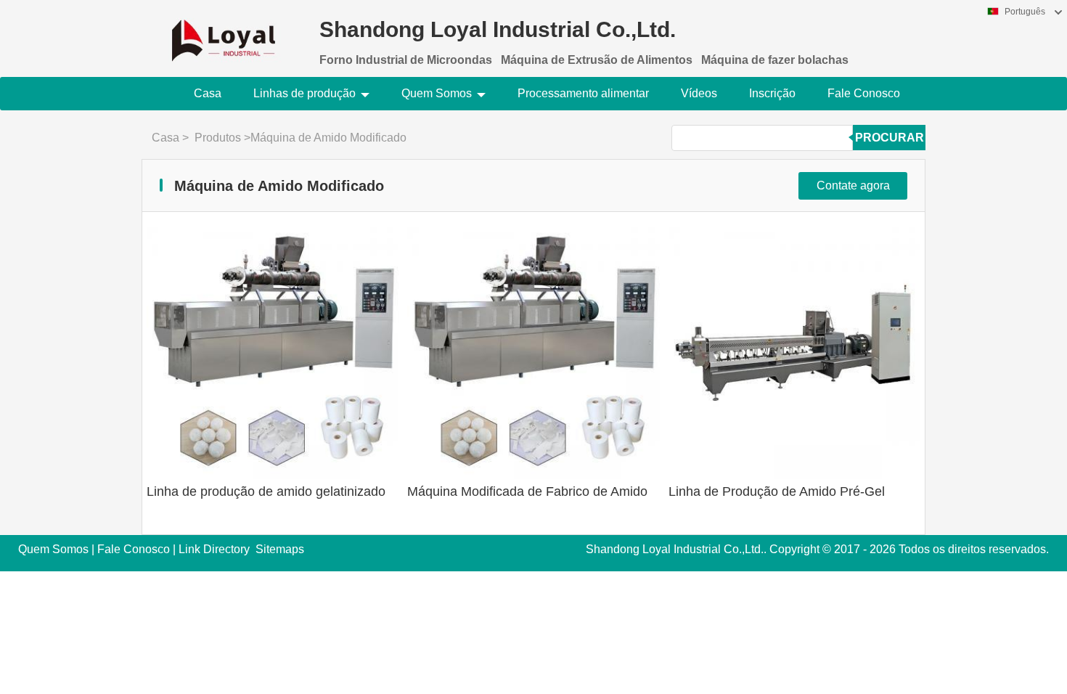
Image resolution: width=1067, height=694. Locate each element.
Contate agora (853, 185)
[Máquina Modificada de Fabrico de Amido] (533, 353)
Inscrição (772, 93)
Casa (207, 93)
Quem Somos (436, 93)
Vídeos (699, 93)
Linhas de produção (304, 93)
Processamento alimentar (583, 93)
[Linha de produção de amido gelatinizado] (272, 353)
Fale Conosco (863, 93)
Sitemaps (279, 549)
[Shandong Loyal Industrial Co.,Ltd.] (223, 31)
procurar (889, 137)
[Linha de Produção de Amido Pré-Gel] (794, 353)
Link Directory (214, 549)
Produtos (218, 137)
